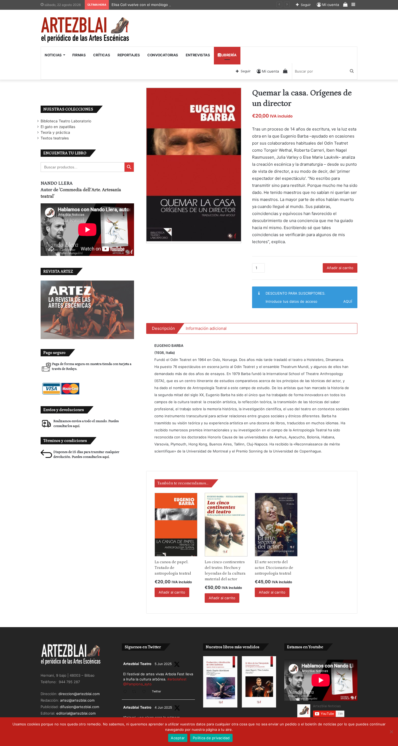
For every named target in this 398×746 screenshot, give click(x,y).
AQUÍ (347, 301)
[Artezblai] (85, 30)
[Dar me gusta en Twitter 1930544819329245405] (146, 692)
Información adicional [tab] (206, 328)
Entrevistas (198, 55)
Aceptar (178, 738)
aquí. (76, 426)
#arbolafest (177, 679)
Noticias (53, 55)
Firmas (79, 55)
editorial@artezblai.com (76, 713)
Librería (228, 55)
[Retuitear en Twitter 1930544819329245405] (136, 692)
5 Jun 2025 (163, 664)
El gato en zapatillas (58, 127)
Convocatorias (162, 55)
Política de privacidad (211, 738)
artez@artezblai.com (77, 700)
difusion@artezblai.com (79, 707)
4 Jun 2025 (163, 707)
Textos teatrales (55, 138)
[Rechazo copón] (391, 731)
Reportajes (129, 55)
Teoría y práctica (55, 132)
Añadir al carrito (340, 268)
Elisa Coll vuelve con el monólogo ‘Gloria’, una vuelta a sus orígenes (169, 4)
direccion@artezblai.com (79, 694)
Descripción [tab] (163, 328)
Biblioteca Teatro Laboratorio (66, 121)
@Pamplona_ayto (137, 684)
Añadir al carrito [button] (172, 592)
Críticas (101, 55)
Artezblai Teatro (137, 664)
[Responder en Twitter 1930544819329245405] (126, 692)
